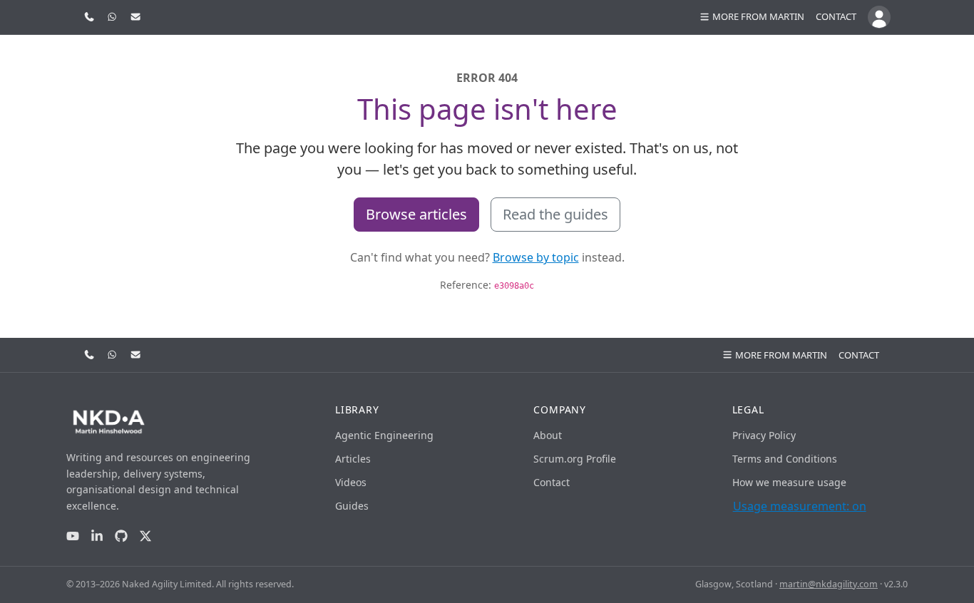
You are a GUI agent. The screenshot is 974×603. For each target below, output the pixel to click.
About (547, 435)
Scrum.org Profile (574, 458)
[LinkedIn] (97, 536)
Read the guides (555, 214)
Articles (353, 458)
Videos (350, 482)
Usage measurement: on (799, 506)
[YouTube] (72, 536)
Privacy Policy (764, 435)
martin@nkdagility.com (828, 584)
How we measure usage (789, 482)
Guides (352, 505)
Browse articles (416, 214)
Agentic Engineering (384, 435)
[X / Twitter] (145, 536)
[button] (751, 17)
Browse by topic (536, 257)
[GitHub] (121, 536)
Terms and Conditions (784, 458)
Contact (836, 16)
